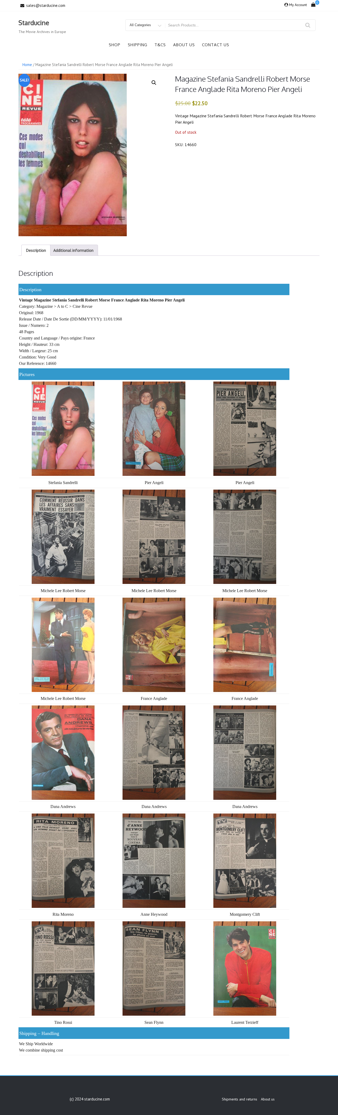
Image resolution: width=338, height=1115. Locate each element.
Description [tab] (36, 250)
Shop (114, 44)
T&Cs (160, 44)
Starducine (33, 22)
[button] (154, 82)
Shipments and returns (239, 1099)
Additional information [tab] (73, 250)
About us (184, 44)
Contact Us (215, 44)
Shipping (137, 44)
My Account (298, 4)
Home (27, 64)
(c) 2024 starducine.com (90, 1099)
